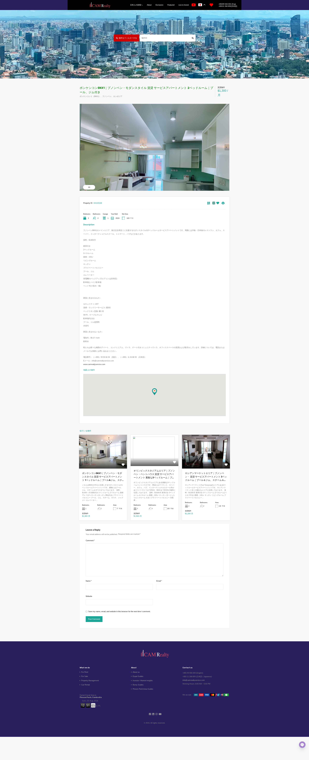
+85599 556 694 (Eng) (227, 4)
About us (136, 672)
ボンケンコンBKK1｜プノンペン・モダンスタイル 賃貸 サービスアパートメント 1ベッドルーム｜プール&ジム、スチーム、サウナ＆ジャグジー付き (102, 477)
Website (89, 596)
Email (159, 581)
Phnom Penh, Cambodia (91, 696)
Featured (170, 5)
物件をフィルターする (128, 38)
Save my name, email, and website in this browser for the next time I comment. (119, 611)
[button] (154, 391)
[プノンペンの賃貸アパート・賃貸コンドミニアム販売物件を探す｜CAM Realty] (100, 5)
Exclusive (159, 5)
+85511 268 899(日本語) (228, 6)
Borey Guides (138, 685)
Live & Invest (184, 5)
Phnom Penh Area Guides (143, 689)
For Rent (84, 672)
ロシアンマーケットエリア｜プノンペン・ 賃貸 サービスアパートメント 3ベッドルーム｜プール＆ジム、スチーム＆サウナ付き (206, 477)
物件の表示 (103, 462)
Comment (90, 540)
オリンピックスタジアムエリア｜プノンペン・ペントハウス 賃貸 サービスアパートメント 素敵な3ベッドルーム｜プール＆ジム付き (154, 474)
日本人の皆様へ (136, 5)
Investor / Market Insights (143, 680)
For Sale (84, 676)
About (149, 5)
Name (89, 581)
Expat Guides (138, 676)
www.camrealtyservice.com (94, 364)
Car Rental (85, 685)
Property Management (90, 680)
